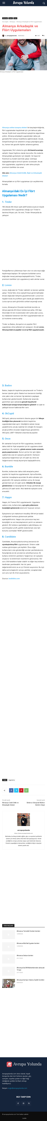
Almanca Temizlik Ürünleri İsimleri (28, 931)
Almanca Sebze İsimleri (25, 955)
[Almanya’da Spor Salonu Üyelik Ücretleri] (8, 983)
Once (7, 438)
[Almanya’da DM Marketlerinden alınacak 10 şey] (8, 971)
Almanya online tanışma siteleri (14, 127)
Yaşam (10, 18)
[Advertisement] (23, 99)
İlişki (15, 18)
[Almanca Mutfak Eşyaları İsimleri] (8, 946)
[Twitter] (16, 790)
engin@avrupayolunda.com (17, 1088)
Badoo (8, 385)
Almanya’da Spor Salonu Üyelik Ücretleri (30, 980)
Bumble (9, 466)
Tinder (8, 202)
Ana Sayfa (5, 22)
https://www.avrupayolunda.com (23, 833)
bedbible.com (14, 578)
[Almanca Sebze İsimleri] (8, 959)
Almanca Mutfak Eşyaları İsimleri (28, 943)
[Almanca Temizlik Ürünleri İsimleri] (8, 934)
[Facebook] (11, 790)
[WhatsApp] (26, 790)
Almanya (5, 18)
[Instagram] (23, 1103)
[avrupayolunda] (3, 36)
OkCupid (9, 413)
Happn (8, 497)
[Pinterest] (21, 790)
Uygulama (12, 780)
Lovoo (8, 285)
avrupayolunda (12, 35)
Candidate (10, 536)
